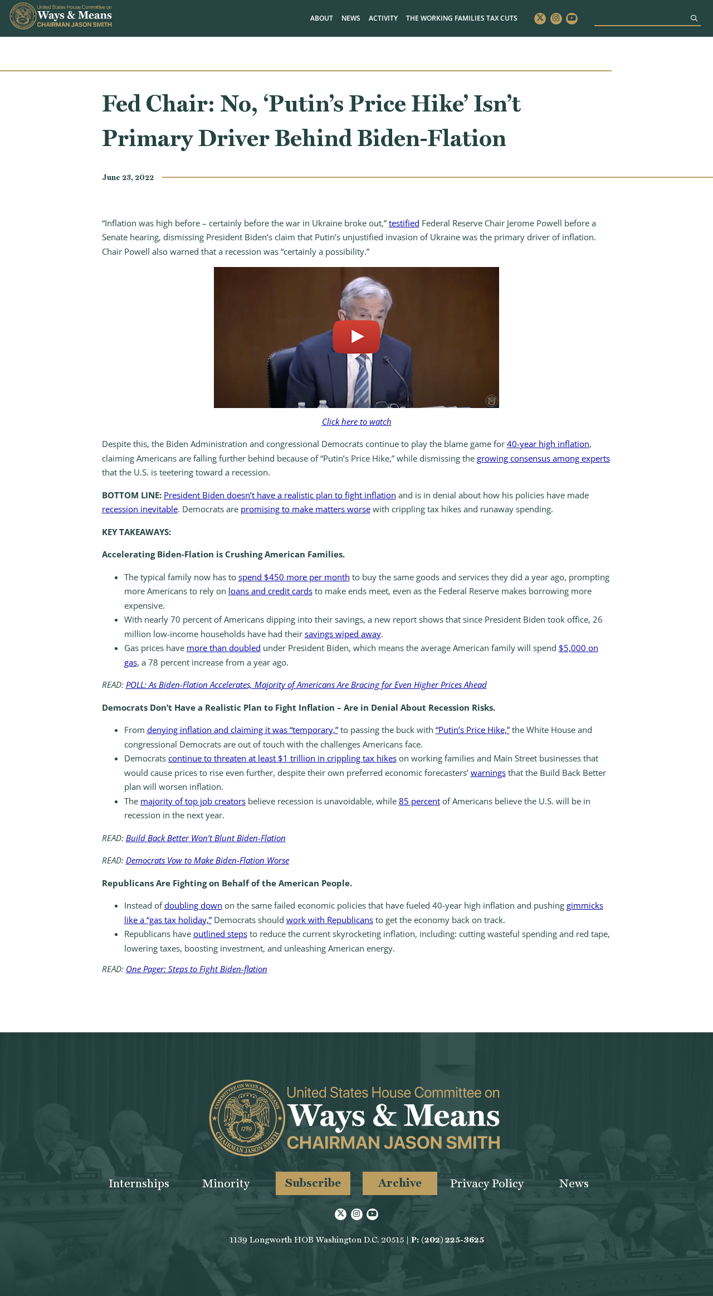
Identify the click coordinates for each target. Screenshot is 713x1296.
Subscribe (313, 1183)
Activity (383, 18)
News (350, 18)
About (321, 18)
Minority (226, 1183)
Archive (400, 1183)
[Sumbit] (694, 18)
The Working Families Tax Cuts (461, 18)
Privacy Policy (487, 1183)
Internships (139, 1183)
